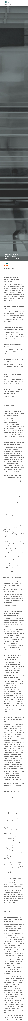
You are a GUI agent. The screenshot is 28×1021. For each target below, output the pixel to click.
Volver (6, 265)
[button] (23, 2)
